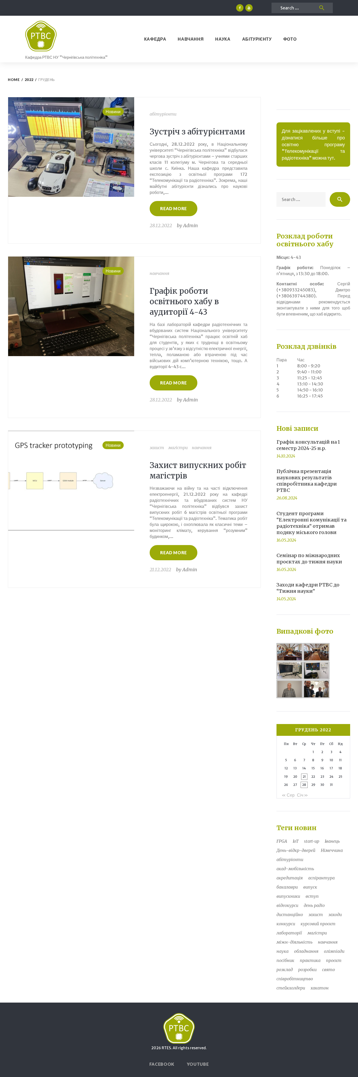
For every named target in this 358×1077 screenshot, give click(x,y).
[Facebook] (239, 8)
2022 (29, 80)
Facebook (161, 1064)
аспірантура (321, 877)
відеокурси (287, 905)
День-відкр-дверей (295, 850)
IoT (296, 841)
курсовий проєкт (318, 923)
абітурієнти (163, 114)
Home (14, 80)
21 (304, 777)
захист (157, 447)
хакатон (320, 988)
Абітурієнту (257, 38)
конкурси (285, 923)
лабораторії (289, 932)
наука (282, 951)
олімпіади (334, 951)
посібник (285, 960)
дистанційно (289, 914)
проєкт (333, 960)
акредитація (289, 877)
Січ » (302, 795)
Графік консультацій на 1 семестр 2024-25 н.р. (308, 445)
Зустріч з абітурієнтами (197, 132)
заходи (335, 914)
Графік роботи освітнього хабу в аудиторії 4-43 (184, 301)
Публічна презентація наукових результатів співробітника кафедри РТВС (306, 480)
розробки (307, 969)
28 (304, 785)
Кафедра (155, 38)
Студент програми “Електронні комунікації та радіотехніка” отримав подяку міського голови (311, 522)
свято (328, 969)
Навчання (191, 38)
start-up (311, 841)
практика (310, 960)
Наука (222, 38)
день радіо (314, 905)
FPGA (281, 841)
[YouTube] (249, 8)
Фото (290, 38)
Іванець (332, 841)
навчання (159, 273)
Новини (113, 111)
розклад (284, 969)
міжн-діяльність (294, 942)
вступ (312, 896)
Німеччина (332, 850)
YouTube (198, 1064)
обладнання (306, 951)
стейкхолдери (290, 988)
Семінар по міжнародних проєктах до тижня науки (309, 558)
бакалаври (287, 887)
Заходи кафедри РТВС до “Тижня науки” (307, 588)
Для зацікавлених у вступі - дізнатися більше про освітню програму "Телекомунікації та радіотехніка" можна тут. (313, 144)
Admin (190, 225)
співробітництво (294, 978)
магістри (178, 447)
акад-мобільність (295, 868)
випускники (288, 896)
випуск (310, 887)
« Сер (288, 795)
